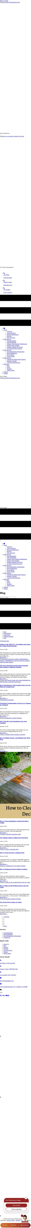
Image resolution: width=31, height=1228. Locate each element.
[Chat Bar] (15, 1225)
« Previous (6, 916)
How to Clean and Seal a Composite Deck (12, 852)
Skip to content (4, 0)
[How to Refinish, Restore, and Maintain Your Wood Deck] (12, 734)
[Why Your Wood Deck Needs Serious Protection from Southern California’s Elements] (15, 662)
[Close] (0, 1036)
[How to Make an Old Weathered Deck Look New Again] (15, 882)
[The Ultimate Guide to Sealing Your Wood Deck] (10, 834)
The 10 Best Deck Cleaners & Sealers (11, 902)
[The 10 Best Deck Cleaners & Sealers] (10, 899)
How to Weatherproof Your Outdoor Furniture (13, 869)
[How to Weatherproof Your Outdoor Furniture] (12, 866)
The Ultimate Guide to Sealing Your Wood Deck (14, 837)
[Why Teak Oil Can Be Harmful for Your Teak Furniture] (11, 718)
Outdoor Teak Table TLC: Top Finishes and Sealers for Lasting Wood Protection (15, 645)
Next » (5, 926)
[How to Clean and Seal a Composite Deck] (9, 849)
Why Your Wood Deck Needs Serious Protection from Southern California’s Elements (14, 666)
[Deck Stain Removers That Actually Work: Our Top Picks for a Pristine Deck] (15, 682)
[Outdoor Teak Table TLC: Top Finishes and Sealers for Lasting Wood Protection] (4, 641)
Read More (4, 657)
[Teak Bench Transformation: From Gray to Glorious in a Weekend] (7, 700)
